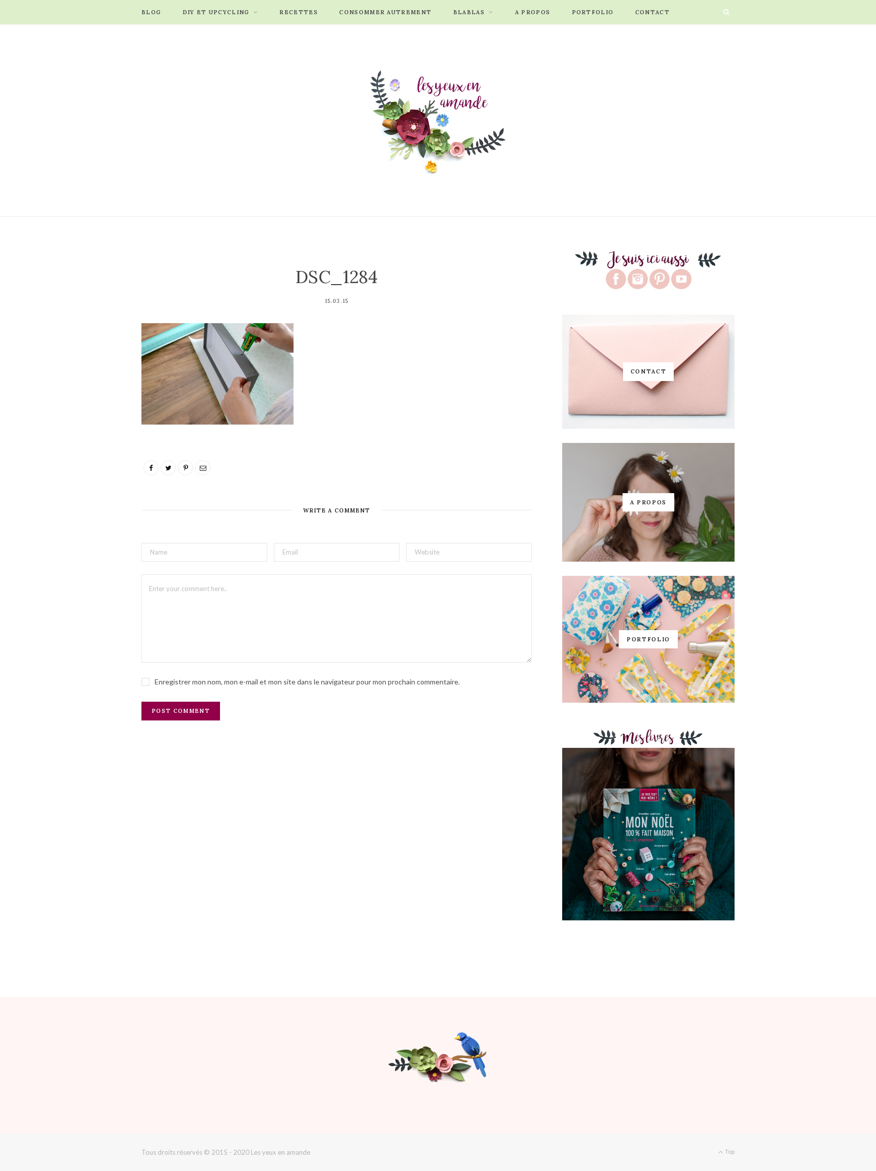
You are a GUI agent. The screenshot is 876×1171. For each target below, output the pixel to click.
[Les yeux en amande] (438, 120)
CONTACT (652, 12)
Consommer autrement (385, 12)
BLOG (151, 12)
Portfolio (593, 12)
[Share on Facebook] (151, 467)
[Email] (202, 467)
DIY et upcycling (215, 12)
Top (729, 1151)
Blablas (469, 12)
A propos (533, 12)
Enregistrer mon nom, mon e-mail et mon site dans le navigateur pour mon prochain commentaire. (307, 681)
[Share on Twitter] (168, 467)
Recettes (298, 12)
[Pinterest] (185, 467)
